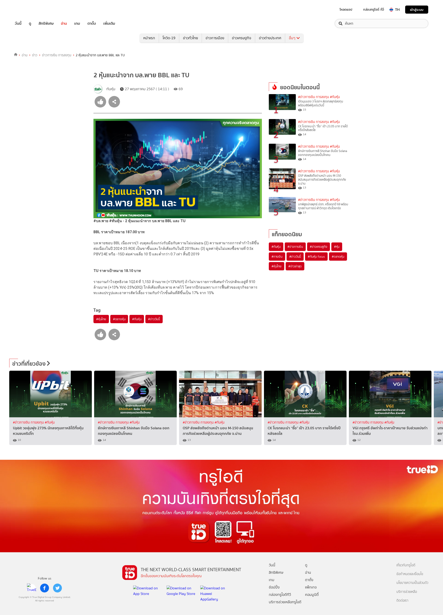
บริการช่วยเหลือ (406, 591)
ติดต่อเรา (402, 600)
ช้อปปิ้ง (274, 587)
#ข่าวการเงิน (295, 246)
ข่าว (34, 55)
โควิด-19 (169, 38)
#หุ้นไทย (101, 319)
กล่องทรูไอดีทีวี (280, 594)
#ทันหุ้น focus (316, 256)
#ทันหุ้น (136, 319)
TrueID (28, 10)
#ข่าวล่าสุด (295, 266)
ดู (30, 23)
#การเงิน (277, 256)
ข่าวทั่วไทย (190, 38)
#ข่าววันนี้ (154, 319)
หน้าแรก (149, 38)
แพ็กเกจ (311, 587)
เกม (77, 23)
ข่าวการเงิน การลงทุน (56, 55)
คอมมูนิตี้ (312, 594)
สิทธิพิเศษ (46, 23)
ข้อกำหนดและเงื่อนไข (409, 574)
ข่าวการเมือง (215, 38)
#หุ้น (336, 246)
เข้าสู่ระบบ (416, 9)
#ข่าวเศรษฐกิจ (318, 246)
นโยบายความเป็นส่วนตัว (412, 582)
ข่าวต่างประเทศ (270, 38)
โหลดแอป (346, 9)
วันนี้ (18, 23)
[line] (31, 588)
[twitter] (57, 588)
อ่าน (64, 23)
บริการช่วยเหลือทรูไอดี (285, 602)
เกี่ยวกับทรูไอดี (405, 565)
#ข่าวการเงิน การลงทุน (313, 97)
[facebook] (44, 588)
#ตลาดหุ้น (119, 319)
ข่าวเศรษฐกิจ (241, 38)
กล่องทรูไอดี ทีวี (373, 9)
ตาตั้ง (91, 23)
